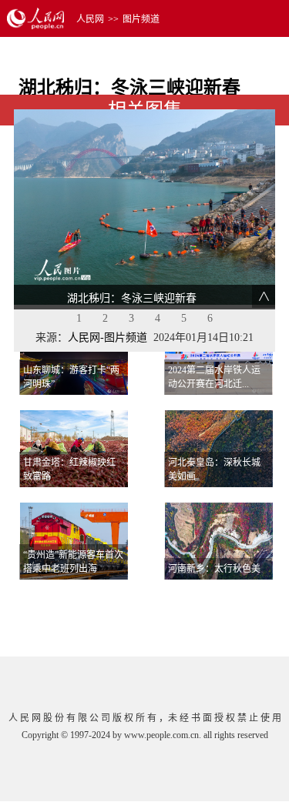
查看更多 (232, 598)
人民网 (90, 19)
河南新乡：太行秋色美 (214, 568)
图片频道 (141, 19)
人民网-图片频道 (107, 337)
